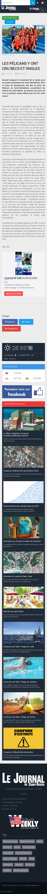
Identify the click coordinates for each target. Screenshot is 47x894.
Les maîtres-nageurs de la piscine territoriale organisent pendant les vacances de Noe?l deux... (22, 649)
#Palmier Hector (27, 841)
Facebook (10, 322)
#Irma (39, 841)
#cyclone (7, 847)
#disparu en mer (10, 841)
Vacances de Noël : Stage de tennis (19, 679)
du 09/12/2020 (20, 278)
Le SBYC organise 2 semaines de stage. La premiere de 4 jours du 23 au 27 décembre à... (23, 613)
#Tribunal (30, 865)
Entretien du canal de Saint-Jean (17, 539)
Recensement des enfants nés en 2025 (21, 468)
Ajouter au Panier (14, 294)
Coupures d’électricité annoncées (18, 715)
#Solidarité (8, 853)
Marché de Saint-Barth (13, 574)
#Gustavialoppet (21, 870)
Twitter (27, 322)
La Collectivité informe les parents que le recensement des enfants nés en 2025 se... (19, 473)
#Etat (32, 859)
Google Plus (13, 329)
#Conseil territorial (23, 853)
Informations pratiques (14, 403)
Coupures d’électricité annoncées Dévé (21, 433)
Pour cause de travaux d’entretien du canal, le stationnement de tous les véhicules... (20, 543)
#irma (17, 847)
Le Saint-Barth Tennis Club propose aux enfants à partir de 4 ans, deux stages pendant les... (22, 684)
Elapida (20, 885)
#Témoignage (28, 847)
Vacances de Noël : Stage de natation (20, 644)
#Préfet (23, 859)
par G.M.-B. (8, 74)
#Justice (19, 865)
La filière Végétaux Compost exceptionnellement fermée (16, 751)
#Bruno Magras (10, 859)
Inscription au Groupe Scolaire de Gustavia (22, 504)
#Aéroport (8, 865)
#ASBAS (7, 870)
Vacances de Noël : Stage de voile (18, 609)
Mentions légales (6, 891)
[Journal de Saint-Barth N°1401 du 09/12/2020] (23, 263)
